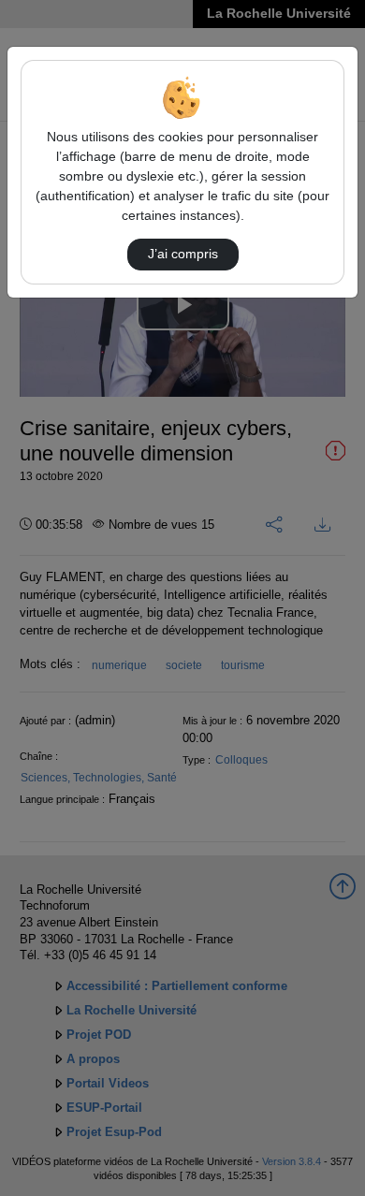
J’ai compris (183, 253)
